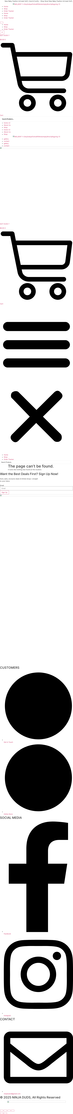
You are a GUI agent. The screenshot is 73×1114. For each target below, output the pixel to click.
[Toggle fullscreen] (5, 1110)
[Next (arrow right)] (5, 1113)
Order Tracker (9, 11)
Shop (6, 9)
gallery (6, 139)
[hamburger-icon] (1, 22)
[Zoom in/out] (1, 1110)
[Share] (9, 1110)
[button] (36, 380)
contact (6, 141)
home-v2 (7, 123)
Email (2, 485)
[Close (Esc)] (12, 1110)
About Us (7, 125)
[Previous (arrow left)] (1, 1113)
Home (6, 6)
